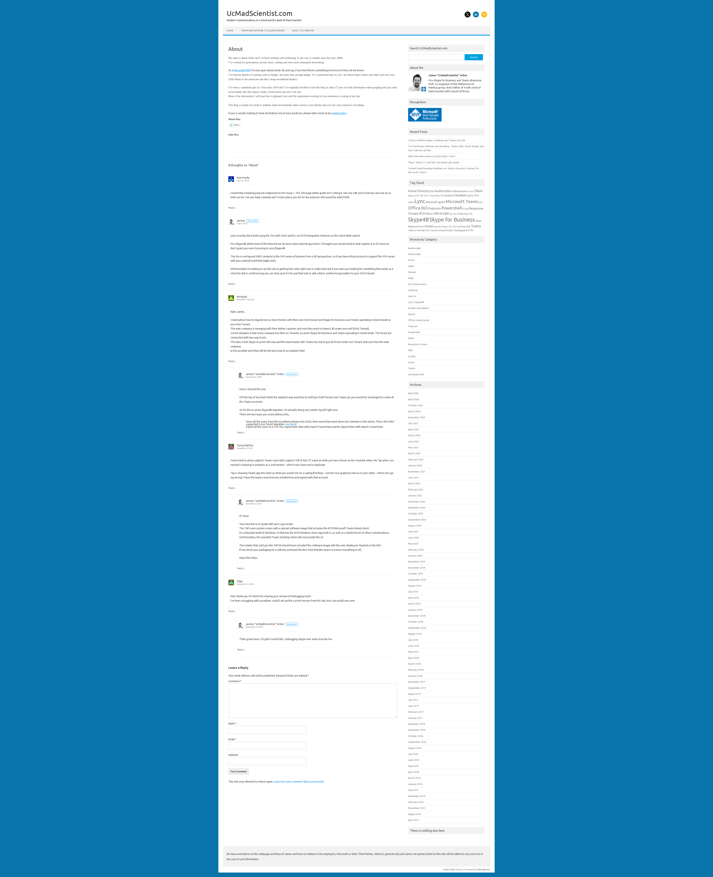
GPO (426, 195)
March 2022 (414, 453)
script (444, 213)
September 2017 (417, 688)
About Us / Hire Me (303, 30)
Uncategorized (416, 374)
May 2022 (413, 447)
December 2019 (416, 561)
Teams (476, 226)
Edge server (413, 195)
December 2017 (416, 681)
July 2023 (413, 423)
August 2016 (414, 748)
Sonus (411, 362)
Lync (420, 201)
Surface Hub (464, 226)
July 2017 (413, 699)
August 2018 (414, 633)
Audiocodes (443, 191)
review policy (339, 113)
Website (233, 754)
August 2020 (414, 525)
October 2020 (415, 513)
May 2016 (413, 766)
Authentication (460, 191)
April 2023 (413, 429)
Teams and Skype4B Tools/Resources (263, 30)
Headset (449, 195)
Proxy (466, 208)
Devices (412, 272)
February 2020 (416, 549)
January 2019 (415, 609)
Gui (442, 195)
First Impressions (417, 284)
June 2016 (413, 760)
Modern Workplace (418, 308)
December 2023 (416, 417)
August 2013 (414, 814)
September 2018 (417, 627)
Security (453, 214)
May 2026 (413, 393)
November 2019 (416, 567)
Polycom (434, 208)
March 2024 (414, 411)
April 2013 (413, 820)
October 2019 (415, 573)
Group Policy (434, 195)
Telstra (412, 230)
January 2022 (415, 465)
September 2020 (417, 519)
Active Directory (419, 191)
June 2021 (413, 477)
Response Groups (417, 344)
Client (478, 191)
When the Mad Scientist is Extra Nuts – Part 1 (432, 156)
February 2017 (416, 712)
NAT (481, 202)
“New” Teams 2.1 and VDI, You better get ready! (433, 162)
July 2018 (413, 640)
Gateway (413, 290)
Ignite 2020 (473, 195)
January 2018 (415, 676)
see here (290, 424)
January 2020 (415, 555)
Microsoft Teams (462, 201)
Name (232, 723)
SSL (450, 226)
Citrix (470, 191)
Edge (411, 278)
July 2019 (413, 591)
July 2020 (413, 531)
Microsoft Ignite (435, 202)
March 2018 (414, 663)
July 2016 (413, 754)
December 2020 (416, 501)
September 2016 (417, 742)
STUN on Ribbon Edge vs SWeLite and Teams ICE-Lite (436, 140)
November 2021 (416, 471)
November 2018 (416, 615)
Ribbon (429, 213)
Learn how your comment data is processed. (299, 781)
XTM (470, 230)
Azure (411, 260)
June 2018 (413, 645)
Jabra (411, 202)
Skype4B (418, 220)
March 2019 (414, 603)
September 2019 (417, 579)
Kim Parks (243, 177)
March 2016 (414, 778)
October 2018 (415, 621)
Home (230, 30)
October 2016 (415, 736)
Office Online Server (419, 320)
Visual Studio (446, 230)
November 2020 (416, 507)
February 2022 (416, 459)
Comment (234, 681)
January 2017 (415, 718)
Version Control (429, 230)
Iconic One (448, 869)
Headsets (461, 195)
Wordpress (484, 869)
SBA (436, 213)
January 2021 (415, 495)
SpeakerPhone (441, 226)
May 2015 (413, 790)
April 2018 (413, 658)
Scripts (412, 356)
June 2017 (413, 706)
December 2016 (416, 724)
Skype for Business (452, 220)
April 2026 (413, 399)
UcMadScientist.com (259, 13)
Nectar (411, 314)
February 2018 (416, 669)
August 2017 (414, 694)
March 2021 (414, 483)
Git (421, 195)
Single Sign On (464, 213)
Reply (231, 207)
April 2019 (413, 597)
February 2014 (416, 802)
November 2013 (416, 808)
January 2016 (415, 784)
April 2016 (413, 772)
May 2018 (413, 651)
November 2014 (416, 796)
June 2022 (413, 441)
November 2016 (416, 730)
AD (432, 191)
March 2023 (414, 435)
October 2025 (415, 405)
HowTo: (412, 296)
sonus (429, 226)
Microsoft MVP (242, 70)
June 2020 (413, 537)
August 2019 (414, 585)
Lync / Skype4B (416, 302)
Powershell (452, 208)
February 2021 (416, 489)
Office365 (418, 207)
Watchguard (460, 230)
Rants (411, 338)
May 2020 (413, 543)
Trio (418, 230)
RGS (422, 213)
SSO (454, 226)
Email (232, 739)
